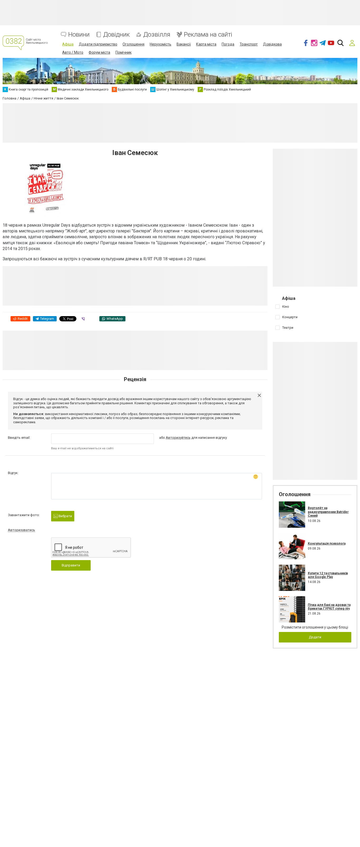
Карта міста (206, 44)
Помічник (123, 52)
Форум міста (99, 52)
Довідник (116, 34)
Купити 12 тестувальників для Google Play (328, 575)
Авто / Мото (72, 52)
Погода (228, 44)
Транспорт (249, 44)
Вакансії (184, 44)
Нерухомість (160, 44)
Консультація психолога (327, 543)
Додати (315, 637)
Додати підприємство (98, 44)
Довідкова (272, 44)
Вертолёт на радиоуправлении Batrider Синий (328, 511)
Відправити (71, 565)
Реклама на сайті (208, 34)
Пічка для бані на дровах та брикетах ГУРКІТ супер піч (329, 606)
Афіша (68, 44)
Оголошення (133, 44)
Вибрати (65, 516)
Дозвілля (156, 34)
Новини (79, 34)
